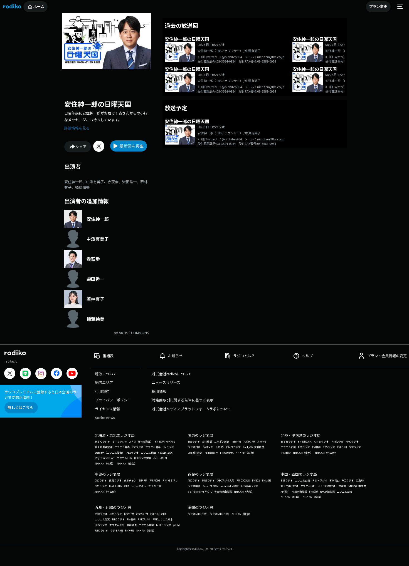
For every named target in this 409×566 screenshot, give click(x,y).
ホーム (38, 6)
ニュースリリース (166, 382)
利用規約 (102, 391)
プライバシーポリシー (113, 400)
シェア (81, 147)
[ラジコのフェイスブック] (56, 374)
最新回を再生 (132, 146)
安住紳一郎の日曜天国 (97, 104)
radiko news (105, 417)
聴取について (106, 373)
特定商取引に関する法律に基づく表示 (182, 400)
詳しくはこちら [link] (20, 407)
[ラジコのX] (9, 374)
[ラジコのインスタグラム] (40, 373)
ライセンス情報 (107, 408)
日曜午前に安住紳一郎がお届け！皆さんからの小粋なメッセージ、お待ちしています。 (105, 116)
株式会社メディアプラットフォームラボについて (191, 408)
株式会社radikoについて (171, 373)
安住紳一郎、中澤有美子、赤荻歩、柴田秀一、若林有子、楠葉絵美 (105, 184)
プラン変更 (378, 6)
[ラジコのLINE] (25, 374)
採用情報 (159, 391)
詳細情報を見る (77, 128)
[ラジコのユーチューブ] (72, 374)
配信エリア (104, 382)
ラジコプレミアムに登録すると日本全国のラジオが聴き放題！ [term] (40, 394)
